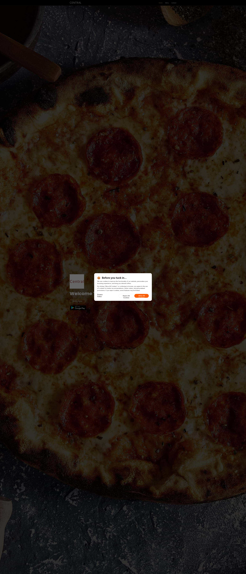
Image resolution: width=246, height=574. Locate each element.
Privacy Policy (100, 295)
